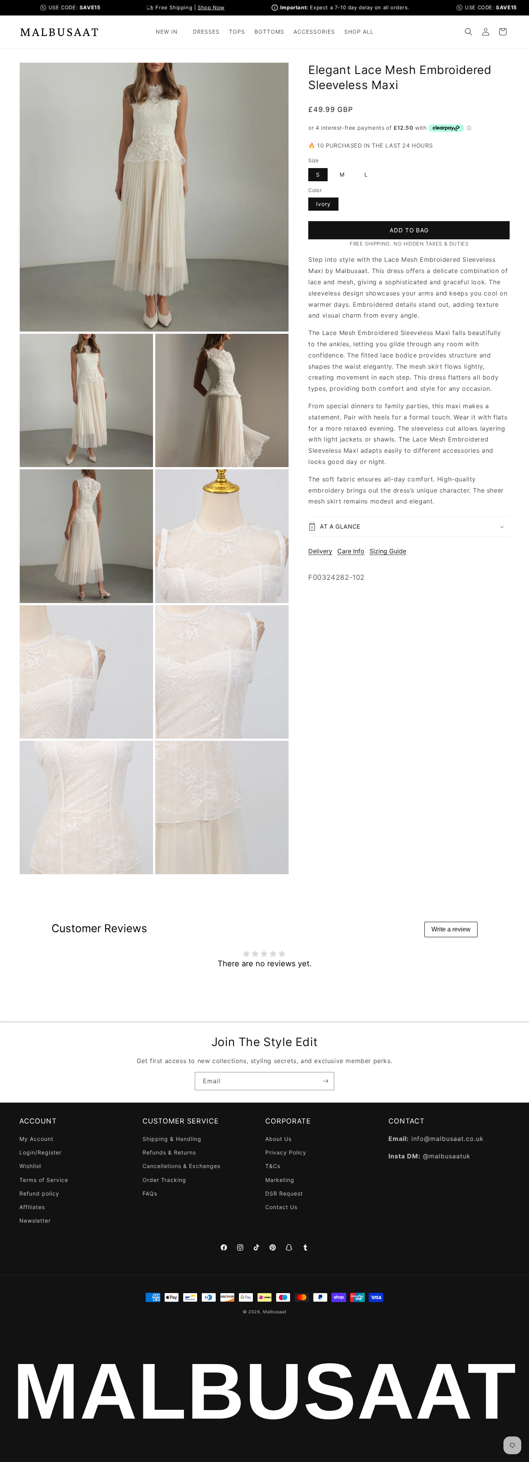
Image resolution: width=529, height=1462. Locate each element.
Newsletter (35, 1220)
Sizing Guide (387, 551)
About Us (278, 1139)
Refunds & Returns (169, 1152)
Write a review (451, 929)
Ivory (323, 204)
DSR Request (284, 1193)
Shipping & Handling (172, 1139)
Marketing (279, 1180)
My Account (36, 1139)
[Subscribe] (325, 1081)
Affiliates (32, 1207)
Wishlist (30, 1166)
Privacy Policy (285, 1152)
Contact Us (281, 1207)
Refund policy (39, 1193)
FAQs (150, 1193)
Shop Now (194, 7)
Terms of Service (43, 1180)
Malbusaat (274, 1311)
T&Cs (272, 1166)
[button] (169, 32)
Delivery (320, 551)
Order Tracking (164, 1180)
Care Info (350, 551)
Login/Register (40, 1152)
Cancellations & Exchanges (181, 1166)
